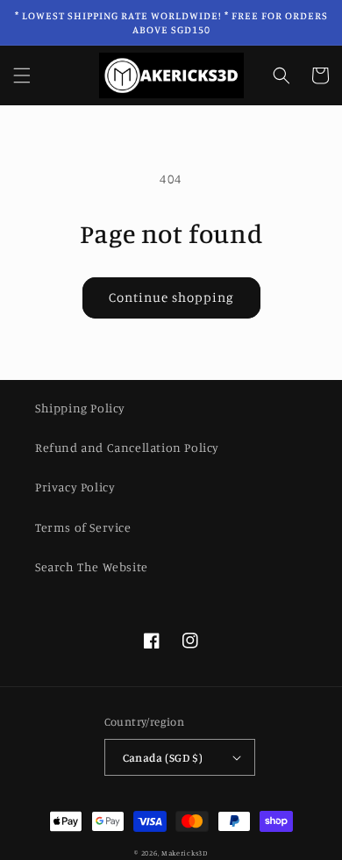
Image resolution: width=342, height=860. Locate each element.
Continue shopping (171, 297)
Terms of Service (83, 527)
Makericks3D (184, 853)
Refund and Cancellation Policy (127, 447)
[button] (22, 75)
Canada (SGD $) (163, 757)
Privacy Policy (75, 486)
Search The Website (91, 566)
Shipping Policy (80, 407)
